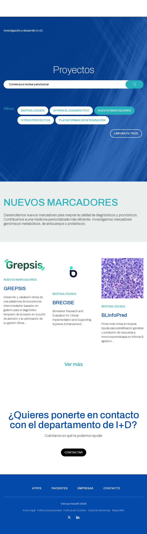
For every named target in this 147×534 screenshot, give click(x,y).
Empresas (85, 488)
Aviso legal (29, 510)
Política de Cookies (74, 510)
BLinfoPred (114, 315)
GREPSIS (15, 288)
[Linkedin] (77, 518)
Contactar (74, 452)
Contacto (111, 488)
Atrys (36, 488)
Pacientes (59, 488)
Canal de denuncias (99, 510)
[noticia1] (25, 270)
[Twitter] (69, 518)
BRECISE (63, 302)
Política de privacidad (49, 510)
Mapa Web (118, 510)
